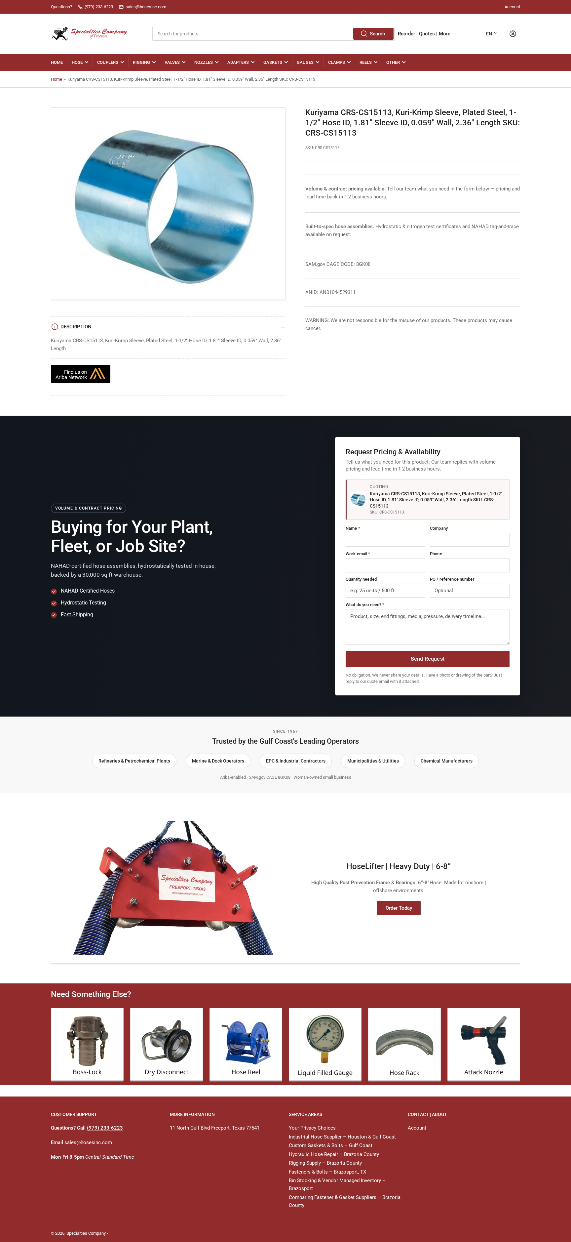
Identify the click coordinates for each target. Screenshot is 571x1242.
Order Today (399, 908)
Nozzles (203, 62)
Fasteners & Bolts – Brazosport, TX (327, 1172)
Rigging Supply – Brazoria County (325, 1163)
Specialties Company (86, 1233)
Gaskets (272, 62)
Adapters (238, 62)
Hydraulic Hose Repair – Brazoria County (334, 1154)
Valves (172, 62)
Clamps (336, 62)
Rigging (141, 62)
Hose (77, 62)
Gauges (305, 62)
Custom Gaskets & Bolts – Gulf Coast (330, 1145)
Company (439, 528)
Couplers (107, 62)
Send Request (427, 659)
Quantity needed (361, 579)
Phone (436, 553)
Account (512, 6)
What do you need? (365, 604)
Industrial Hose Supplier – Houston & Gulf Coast (342, 1137)
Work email (358, 553)
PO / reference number (452, 579)
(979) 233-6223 (105, 1128)
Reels (366, 62)
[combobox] (273, 34)
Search (377, 34)
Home (57, 62)
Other (393, 62)
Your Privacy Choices (312, 1128)
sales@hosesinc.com (88, 1142)
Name (353, 528)
